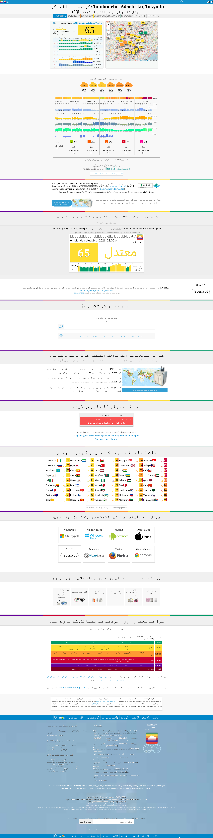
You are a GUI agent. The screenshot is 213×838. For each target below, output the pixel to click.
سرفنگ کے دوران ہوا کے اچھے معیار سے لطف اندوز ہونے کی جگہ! (116, 776)
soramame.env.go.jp (117, 186)
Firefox (118, 549)
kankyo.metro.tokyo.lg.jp (112, 189)
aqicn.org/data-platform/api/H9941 (96, 290)
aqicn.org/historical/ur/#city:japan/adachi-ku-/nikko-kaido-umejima (107, 435)
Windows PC (70, 529)
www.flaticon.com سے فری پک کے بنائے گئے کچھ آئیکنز (116, 762)
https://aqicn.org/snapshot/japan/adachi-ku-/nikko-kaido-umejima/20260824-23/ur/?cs (106, 232)
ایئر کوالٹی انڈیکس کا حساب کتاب (61, 762)
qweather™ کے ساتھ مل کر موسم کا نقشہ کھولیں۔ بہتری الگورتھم (116, 750)
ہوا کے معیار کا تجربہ (56, 747)
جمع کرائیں (86, 821)
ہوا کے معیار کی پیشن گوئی (58, 764)
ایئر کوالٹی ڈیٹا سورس (56, 759)
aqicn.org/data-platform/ (106, 439)
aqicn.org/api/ (79, 293)
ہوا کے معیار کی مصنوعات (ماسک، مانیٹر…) (64, 766)
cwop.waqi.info (103, 754)
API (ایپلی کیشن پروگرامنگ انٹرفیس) (62, 768)
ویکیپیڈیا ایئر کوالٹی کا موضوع (90, 676)
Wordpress (94, 549)
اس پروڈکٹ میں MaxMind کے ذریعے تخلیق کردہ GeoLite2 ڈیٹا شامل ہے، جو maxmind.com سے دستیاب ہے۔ (116, 739)
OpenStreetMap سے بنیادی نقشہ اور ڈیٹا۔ (111, 772)
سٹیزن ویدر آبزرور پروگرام (122, 754)
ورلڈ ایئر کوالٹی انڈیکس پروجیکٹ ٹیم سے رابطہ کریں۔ (67, 731)
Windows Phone (94, 529)
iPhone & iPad (143, 529)
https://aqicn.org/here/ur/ (106, 223)
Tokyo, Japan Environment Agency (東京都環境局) (106, 801)
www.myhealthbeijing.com (72, 687)
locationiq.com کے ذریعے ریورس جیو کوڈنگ (111, 769)
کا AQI (75, 23)
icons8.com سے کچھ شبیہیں (104, 765)
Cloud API (69, 548)
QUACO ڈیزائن (100, 780)
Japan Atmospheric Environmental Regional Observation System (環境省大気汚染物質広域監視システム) (106, 799)
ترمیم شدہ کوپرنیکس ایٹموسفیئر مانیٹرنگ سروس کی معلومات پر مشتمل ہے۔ (115, 758)
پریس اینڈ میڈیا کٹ (55, 735)
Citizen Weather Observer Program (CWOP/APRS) (106, 797)
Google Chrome (143, 549)
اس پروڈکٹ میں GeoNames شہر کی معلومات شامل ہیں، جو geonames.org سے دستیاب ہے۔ (116, 744)
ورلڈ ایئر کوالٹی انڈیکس (106, 701)
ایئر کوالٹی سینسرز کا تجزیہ (59, 749)
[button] (122, 46)
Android (119, 529)
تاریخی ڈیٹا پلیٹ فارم (56, 771)
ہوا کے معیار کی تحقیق (61, 740)
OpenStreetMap (145, 60)
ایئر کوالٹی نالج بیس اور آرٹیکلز (61, 745)
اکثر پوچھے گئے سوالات (61, 754)
